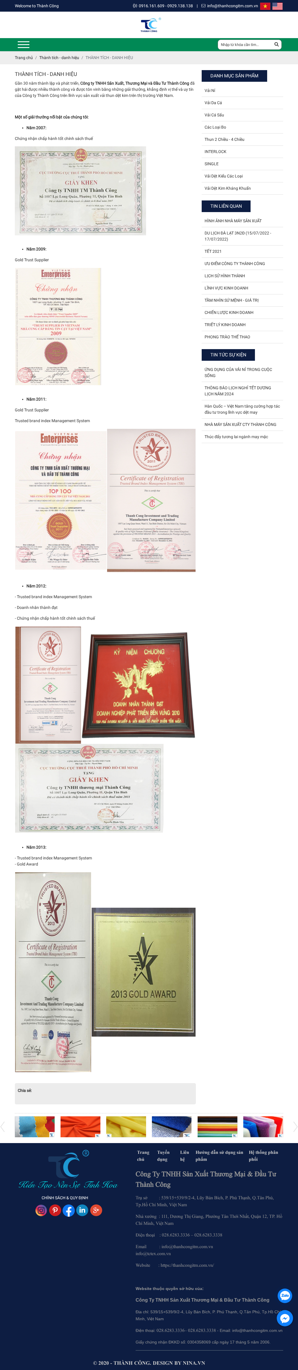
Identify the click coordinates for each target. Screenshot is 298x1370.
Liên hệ (184, 1156)
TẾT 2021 (213, 251)
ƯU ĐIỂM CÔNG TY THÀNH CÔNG (235, 263)
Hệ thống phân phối (263, 1156)
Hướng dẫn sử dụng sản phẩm (219, 1156)
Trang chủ (143, 1156)
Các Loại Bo (215, 127)
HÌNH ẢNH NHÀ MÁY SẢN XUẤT (233, 220)
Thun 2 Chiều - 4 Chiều (224, 139)
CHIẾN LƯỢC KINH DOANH (229, 312)
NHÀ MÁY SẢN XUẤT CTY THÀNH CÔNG (240, 424)
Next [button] (2, 1127)
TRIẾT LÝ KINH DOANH (225, 324)
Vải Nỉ (210, 90)
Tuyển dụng (163, 1156)
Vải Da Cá (213, 102)
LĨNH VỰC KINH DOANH (226, 288)
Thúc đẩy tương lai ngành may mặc (236, 436)
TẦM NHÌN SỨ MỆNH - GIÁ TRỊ (232, 300)
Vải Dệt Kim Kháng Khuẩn (228, 188)
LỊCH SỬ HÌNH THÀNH (225, 275)
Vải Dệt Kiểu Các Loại (224, 176)
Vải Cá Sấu (214, 115)
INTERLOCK (215, 151)
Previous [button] (295, 1127)
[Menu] (23, 44)
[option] (35, 1126)
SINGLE (212, 163)
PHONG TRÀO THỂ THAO (227, 337)
